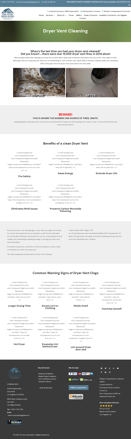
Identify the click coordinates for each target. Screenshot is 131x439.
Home (41, 15)
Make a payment (78, 387)
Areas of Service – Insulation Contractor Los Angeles (105, 15)
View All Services (46, 388)
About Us (60, 15)
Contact (82, 18)
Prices (71, 15)
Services (49, 15)
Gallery (79, 15)
